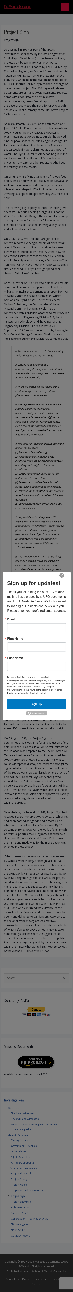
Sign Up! (37, 704)
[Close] (61, 575)
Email (11, 619)
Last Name (15, 657)
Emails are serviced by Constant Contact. (27, 692)
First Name (15, 638)
